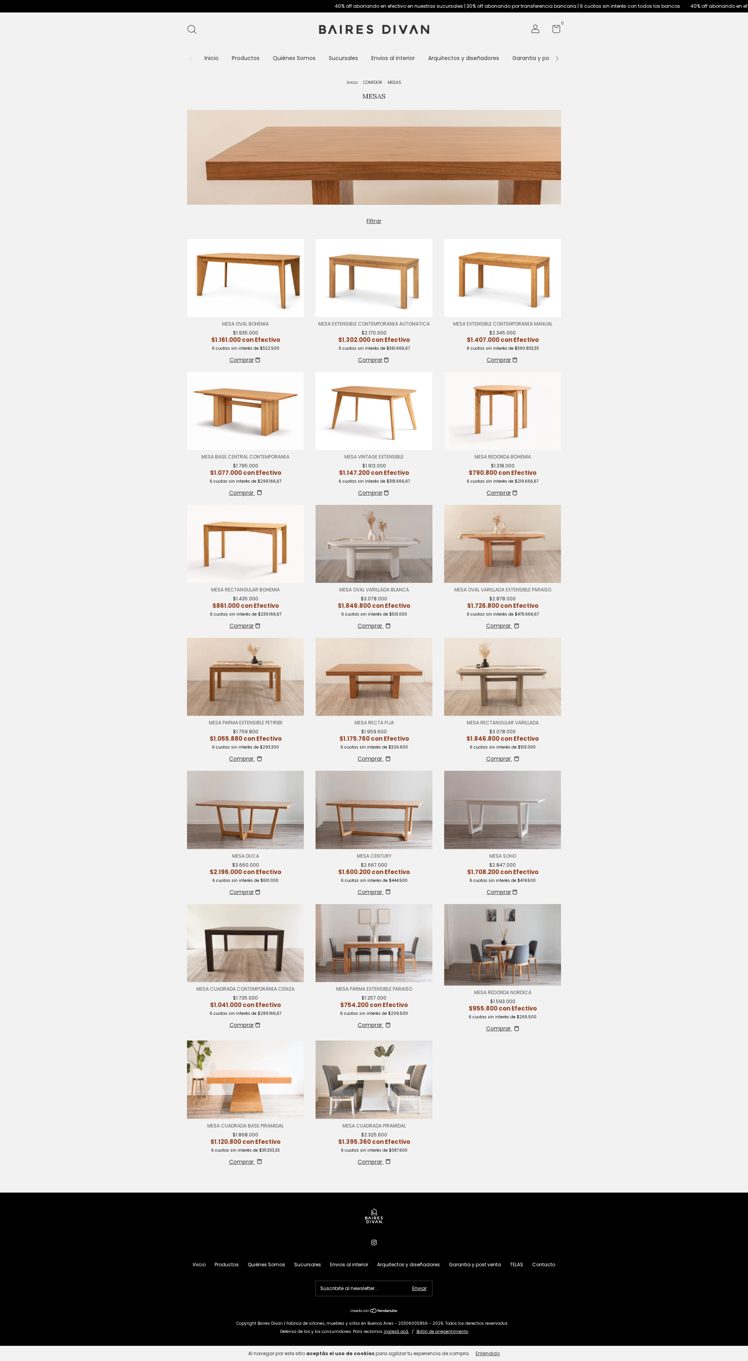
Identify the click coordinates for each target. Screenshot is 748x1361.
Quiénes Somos (294, 58)
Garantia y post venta (542, 58)
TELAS (516, 1264)
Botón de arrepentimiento (442, 1331)
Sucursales (343, 58)
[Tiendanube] (374, 1311)
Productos (245, 58)
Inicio (212, 58)
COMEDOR (372, 82)
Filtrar (374, 221)
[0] (553, 30)
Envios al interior (393, 58)
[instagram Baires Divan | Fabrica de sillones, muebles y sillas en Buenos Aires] (374, 1242)
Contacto (543, 1264)
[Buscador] (194, 30)
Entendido (488, 1353)
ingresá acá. (396, 1331)
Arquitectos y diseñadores (463, 58)
